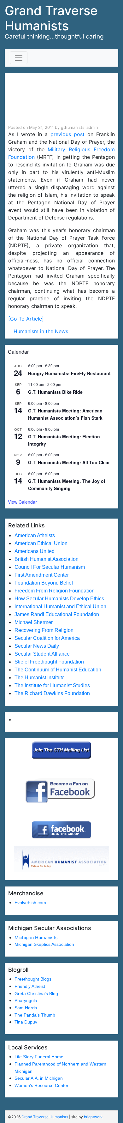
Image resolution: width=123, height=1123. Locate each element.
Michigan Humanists (36, 937)
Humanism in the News (41, 331)
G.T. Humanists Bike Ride (55, 392)
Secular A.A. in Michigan (39, 1078)
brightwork (93, 1116)
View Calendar (22, 502)
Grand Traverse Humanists (51, 18)
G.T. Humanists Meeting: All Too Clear (69, 462)
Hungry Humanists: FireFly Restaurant (69, 373)
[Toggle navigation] (18, 57)
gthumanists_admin (79, 127)
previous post (67, 134)
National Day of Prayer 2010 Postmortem (54, 99)
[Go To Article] (26, 318)
